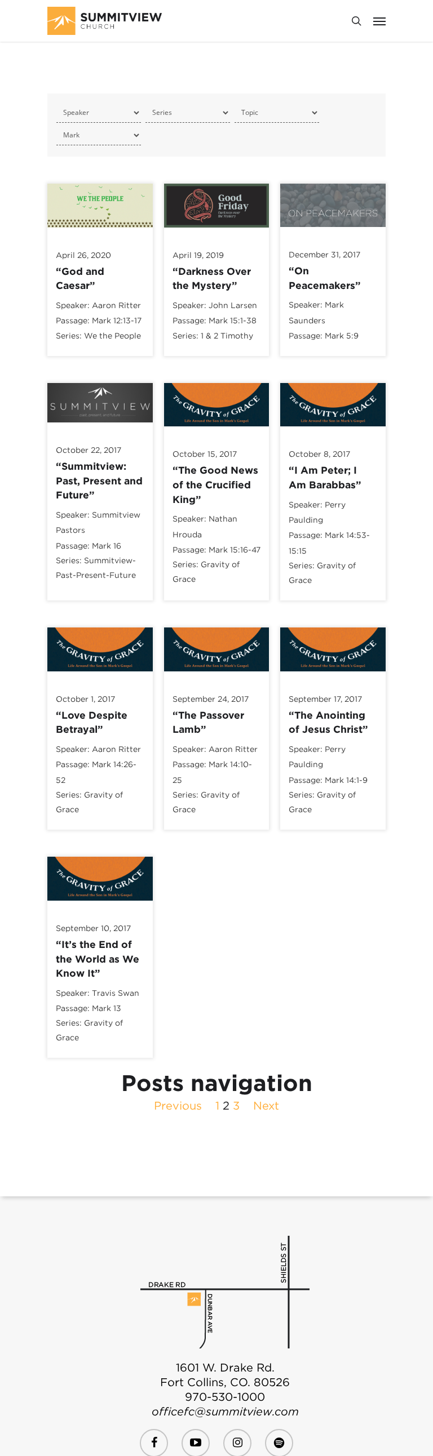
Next (266, 1105)
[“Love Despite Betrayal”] (100, 676)
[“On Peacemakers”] (333, 231)
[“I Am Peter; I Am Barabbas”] (333, 431)
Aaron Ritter (116, 305)
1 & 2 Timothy (227, 335)
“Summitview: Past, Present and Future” (99, 480)
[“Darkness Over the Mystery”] (216, 232)
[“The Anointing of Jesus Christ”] (333, 676)
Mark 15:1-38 (233, 321)
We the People (112, 335)
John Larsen (233, 305)
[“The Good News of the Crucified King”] (216, 431)
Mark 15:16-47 (234, 549)
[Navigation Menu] (379, 20)
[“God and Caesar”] (100, 232)
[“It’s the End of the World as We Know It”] (100, 905)
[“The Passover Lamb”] (216, 676)
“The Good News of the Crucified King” (215, 484)
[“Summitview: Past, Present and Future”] (100, 427)
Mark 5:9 (342, 335)
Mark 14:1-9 (346, 780)
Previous (178, 1105)
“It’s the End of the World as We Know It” (97, 958)
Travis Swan (115, 993)
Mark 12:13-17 (117, 321)
